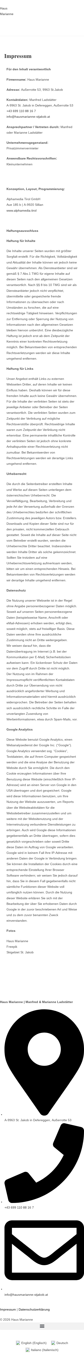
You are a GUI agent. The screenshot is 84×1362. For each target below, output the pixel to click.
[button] (42, 1326)
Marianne (6, 14)
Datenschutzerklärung (34, 1309)
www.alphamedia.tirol (21, 210)
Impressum (8, 1309)
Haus (3, 8)
